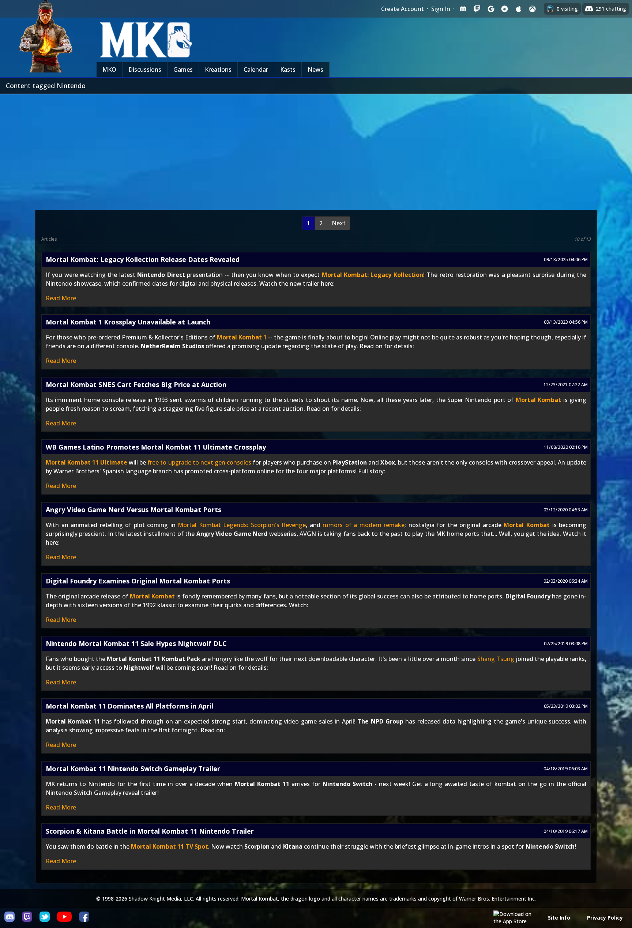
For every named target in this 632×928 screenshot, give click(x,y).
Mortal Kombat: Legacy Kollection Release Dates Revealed (143, 259)
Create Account (402, 9)
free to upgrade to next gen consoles (199, 462)
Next (339, 223)
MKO (109, 69)
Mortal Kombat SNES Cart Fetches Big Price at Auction (136, 384)
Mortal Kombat (538, 400)
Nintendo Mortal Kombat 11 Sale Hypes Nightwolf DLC (136, 643)
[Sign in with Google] (490, 8)
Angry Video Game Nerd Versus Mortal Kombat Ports (133, 509)
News (315, 69)
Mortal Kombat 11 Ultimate (86, 462)
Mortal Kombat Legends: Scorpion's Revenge (242, 525)
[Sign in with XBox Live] (532, 8)
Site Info (559, 917)
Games (183, 69)
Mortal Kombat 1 (242, 337)
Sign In (440, 9)
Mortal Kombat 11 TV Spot (169, 846)
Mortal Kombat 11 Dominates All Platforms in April (129, 706)
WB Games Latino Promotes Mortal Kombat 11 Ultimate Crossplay (156, 447)
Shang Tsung (495, 659)
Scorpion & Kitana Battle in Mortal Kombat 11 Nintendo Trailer (150, 831)
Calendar (256, 69)
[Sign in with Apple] (518, 8)
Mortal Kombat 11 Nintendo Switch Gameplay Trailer (133, 768)
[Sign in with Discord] (463, 8)
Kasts (288, 69)
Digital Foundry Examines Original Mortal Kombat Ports (138, 580)
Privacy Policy (605, 917)
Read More (61, 298)
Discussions (144, 69)
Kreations (218, 69)
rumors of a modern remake (364, 525)
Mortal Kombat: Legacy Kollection (372, 275)
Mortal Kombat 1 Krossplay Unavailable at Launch (128, 322)
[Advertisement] (316, 149)
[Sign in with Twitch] (476, 8)
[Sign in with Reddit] (504, 8)
